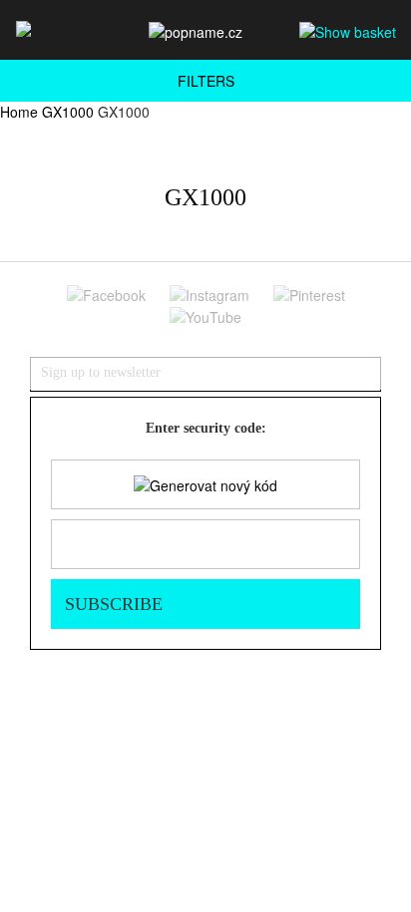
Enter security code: (206, 428)
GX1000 (68, 112)
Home (19, 112)
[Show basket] (347, 31)
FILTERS (206, 81)
